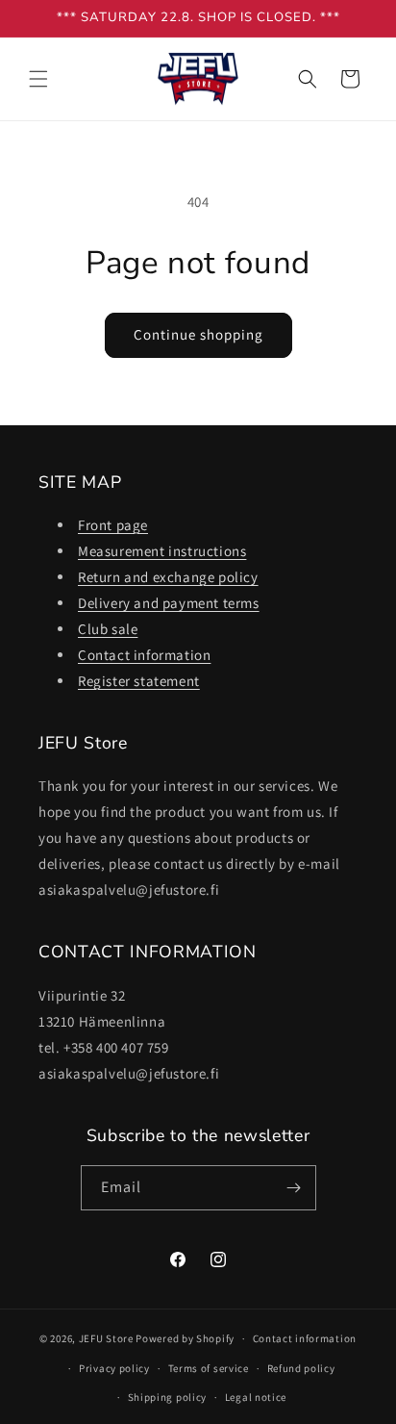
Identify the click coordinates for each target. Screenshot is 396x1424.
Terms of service (208, 1368)
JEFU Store (106, 1338)
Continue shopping (198, 334)
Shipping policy (168, 1397)
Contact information (144, 655)
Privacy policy (114, 1368)
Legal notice (255, 1397)
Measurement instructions (162, 551)
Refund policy (301, 1368)
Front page (113, 525)
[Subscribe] (294, 1187)
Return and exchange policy (168, 577)
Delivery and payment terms (169, 603)
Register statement (139, 681)
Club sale (107, 629)
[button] (38, 79)
